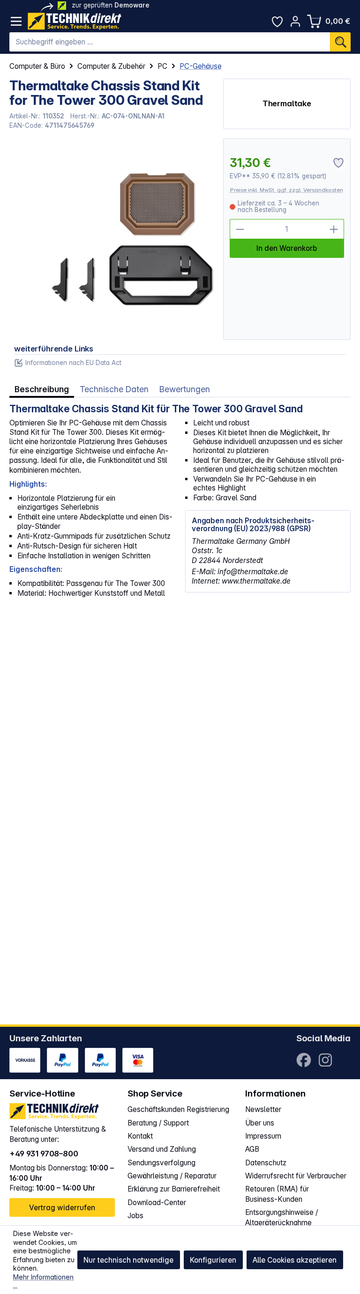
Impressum (263, 1136)
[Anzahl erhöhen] (334, 229)
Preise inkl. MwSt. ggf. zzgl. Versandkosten (286, 190)
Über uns (259, 1123)
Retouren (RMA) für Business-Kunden (277, 1194)
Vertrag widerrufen (62, 1207)
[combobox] (169, 42)
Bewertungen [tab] (184, 389)
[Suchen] (340, 42)
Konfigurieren (213, 1260)
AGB (252, 1149)
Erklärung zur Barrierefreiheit (174, 1188)
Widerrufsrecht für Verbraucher (295, 1175)
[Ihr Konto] (295, 21)
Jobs (135, 1215)
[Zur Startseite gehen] (74, 21)
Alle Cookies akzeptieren (295, 1260)
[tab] (41, 389)
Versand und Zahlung (162, 1149)
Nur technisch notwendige (128, 1260)
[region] (111, 239)
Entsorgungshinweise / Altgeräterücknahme (281, 1217)
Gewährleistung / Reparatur (172, 1175)
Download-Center (157, 1202)
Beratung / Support (158, 1123)
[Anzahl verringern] (240, 229)
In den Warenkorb (286, 248)
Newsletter (263, 1109)
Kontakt (140, 1136)
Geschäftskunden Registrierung (178, 1109)
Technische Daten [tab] (114, 389)
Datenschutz (265, 1162)
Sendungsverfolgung (161, 1162)
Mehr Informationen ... (43, 1281)
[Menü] (16, 21)
